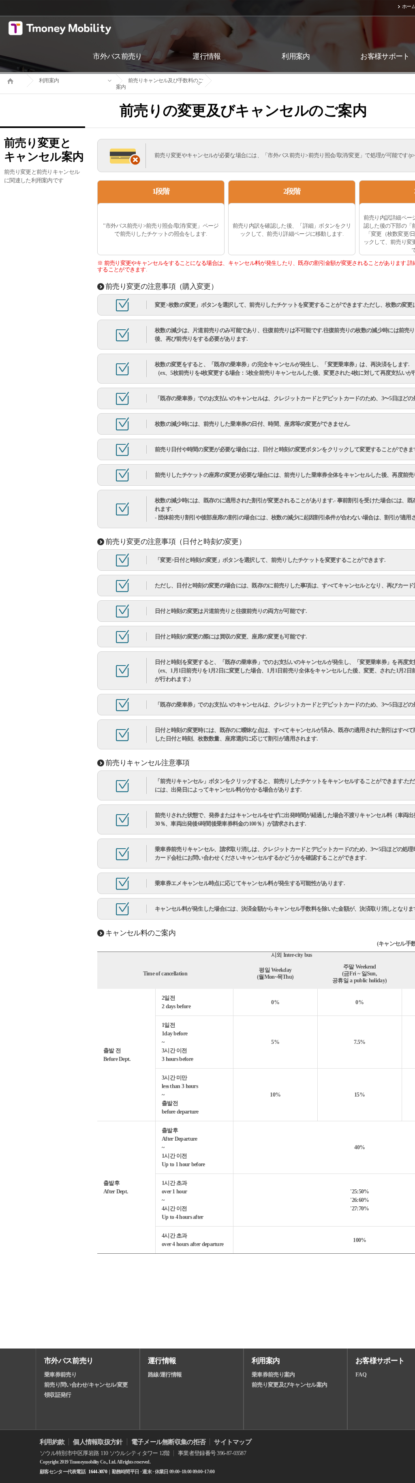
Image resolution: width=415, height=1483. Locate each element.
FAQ (360, 1375)
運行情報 (162, 1361)
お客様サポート (379, 1361)
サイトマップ (232, 1441)
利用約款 (52, 1441)
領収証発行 (57, 1395)
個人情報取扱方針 (97, 1441)
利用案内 (49, 80)
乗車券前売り (60, 1375)
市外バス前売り (68, 1361)
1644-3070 (97, 1471)
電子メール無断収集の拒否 (168, 1441)
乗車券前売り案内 (273, 1375)
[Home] (13, 80)
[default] (249, 80)
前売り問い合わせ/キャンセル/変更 (86, 1385)
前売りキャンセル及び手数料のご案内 (159, 83)
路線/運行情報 (165, 1375)
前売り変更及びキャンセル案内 (289, 1385)
